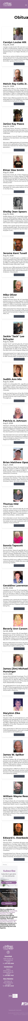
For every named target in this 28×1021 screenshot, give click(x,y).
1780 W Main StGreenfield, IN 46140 (8, 960)
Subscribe (9, 882)
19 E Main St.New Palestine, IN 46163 (8, 982)
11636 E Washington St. (8, 970)
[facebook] (8, 952)
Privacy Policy (17, 1014)
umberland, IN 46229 (8, 973)
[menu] (26, 5)
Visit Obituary (19, 64)
